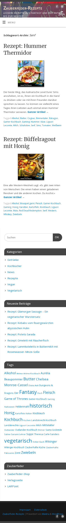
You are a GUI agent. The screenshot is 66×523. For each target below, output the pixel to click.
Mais (15, 210)
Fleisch (39, 203)
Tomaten (46, 125)
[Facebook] (56, 7)
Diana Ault (34, 385)
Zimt (17, 452)
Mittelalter (48, 425)
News (10, 272)
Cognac (31, 118)
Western (52, 210)
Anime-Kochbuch (31, 373)
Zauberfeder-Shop (18, 474)
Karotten (23, 207)
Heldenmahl (22, 406)
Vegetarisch (14, 290)
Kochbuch (13, 419)
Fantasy (28, 392)
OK (56, 237)
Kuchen (27, 420)
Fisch (39, 393)
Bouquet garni (27, 203)
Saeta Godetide (54, 429)
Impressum (25, 509)
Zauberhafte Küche (35, 447)
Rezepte (12, 278)
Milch (15, 125)
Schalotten (25, 125)
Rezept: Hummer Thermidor (25, 49)
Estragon (53, 118)
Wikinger (51, 441)
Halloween (9, 406)
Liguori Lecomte (27, 425)
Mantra (45, 513)
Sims (38, 125)
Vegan (11, 284)
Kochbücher (14, 266)
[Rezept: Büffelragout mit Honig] (33, 167)
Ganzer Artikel (38, 112)
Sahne (7, 434)
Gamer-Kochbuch (12, 121)
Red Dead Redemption (30, 210)
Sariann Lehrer (18, 434)
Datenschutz (40, 509)
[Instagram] (61, 7)
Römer (41, 430)
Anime (20, 373)
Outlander (9, 430)
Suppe (29, 434)
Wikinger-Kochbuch (14, 447)
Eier (16, 393)
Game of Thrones (16, 399)
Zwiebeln (17, 214)
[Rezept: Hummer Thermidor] (33, 74)
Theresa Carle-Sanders (46, 434)
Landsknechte (11, 425)
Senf (33, 125)
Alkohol (15, 118)
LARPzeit (12, 486)
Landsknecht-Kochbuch (43, 420)
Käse (43, 121)
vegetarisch (18, 440)
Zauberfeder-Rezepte (22, 8)
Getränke (13, 260)
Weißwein (56, 125)
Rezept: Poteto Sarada (21, 334)
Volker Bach (38, 441)
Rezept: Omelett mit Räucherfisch (28, 340)
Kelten (29, 413)
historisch (41, 405)
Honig (15, 207)
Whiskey (8, 214)
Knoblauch (45, 207)
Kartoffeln (34, 207)
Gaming (26, 121)
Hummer (35, 121)
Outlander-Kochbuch (26, 429)
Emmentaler (42, 118)
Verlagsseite (15, 480)
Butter (23, 118)
